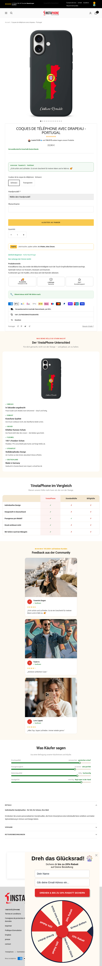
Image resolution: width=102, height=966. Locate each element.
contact (80, 2)
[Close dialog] (96, 855)
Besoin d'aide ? (88, 326)
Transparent (27, 183)
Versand (9, 827)
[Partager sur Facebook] (18, 326)
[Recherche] (11, 13)
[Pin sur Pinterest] (21, 326)
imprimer (8, 926)
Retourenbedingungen (15, 834)
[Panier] (96, 13)
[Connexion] (90, 13)
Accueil (7, 22)
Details (8, 805)
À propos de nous (71, 2)
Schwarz (14, 183)
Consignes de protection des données (16, 919)
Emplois (8, 935)
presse (7, 939)
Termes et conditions (13, 914)
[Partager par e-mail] (29, 326)
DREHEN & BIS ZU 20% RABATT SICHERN (62, 893)
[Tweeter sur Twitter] (25, 326)
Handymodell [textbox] (14, 191)
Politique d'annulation (13, 930)
